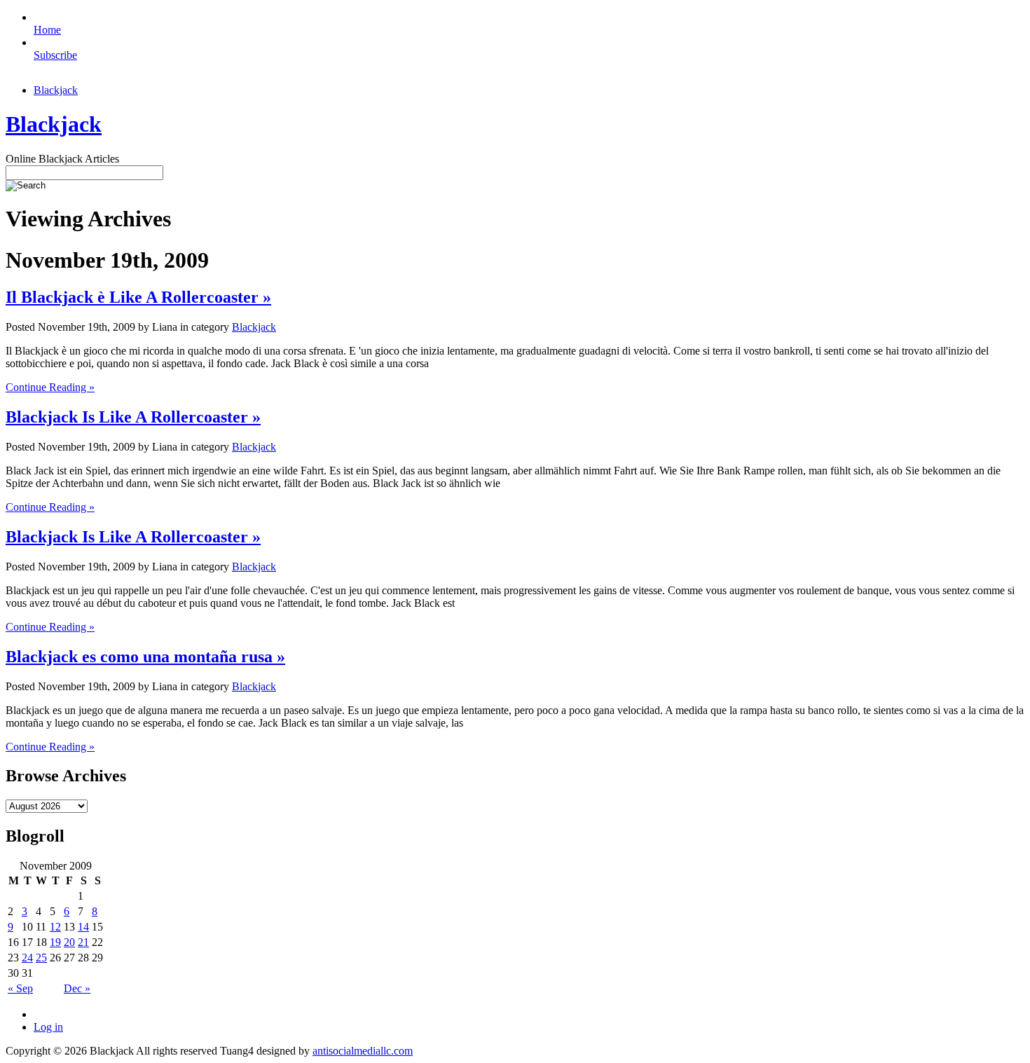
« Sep (20, 988)
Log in (48, 1027)
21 (83, 942)
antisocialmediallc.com (363, 1051)
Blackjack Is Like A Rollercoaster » (133, 417)
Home (47, 30)
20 (69, 942)
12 (55, 927)
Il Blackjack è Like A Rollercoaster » (138, 297)
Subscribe (55, 55)
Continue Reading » (50, 387)
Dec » (77, 988)
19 (55, 942)
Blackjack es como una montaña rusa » (145, 656)
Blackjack (56, 90)
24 (27, 957)
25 (41, 957)
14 (83, 927)
